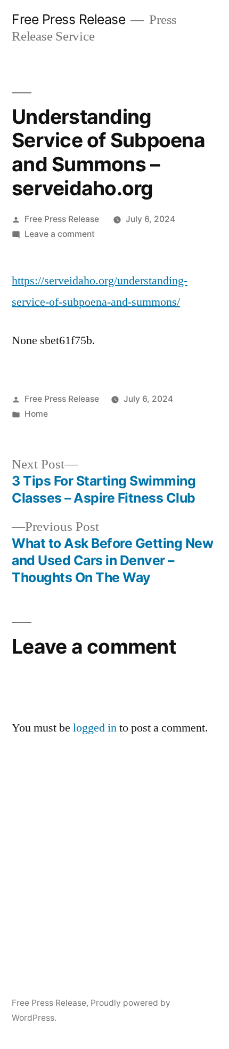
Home (36, 414)
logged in (95, 727)
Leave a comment (59, 234)
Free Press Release (68, 19)
